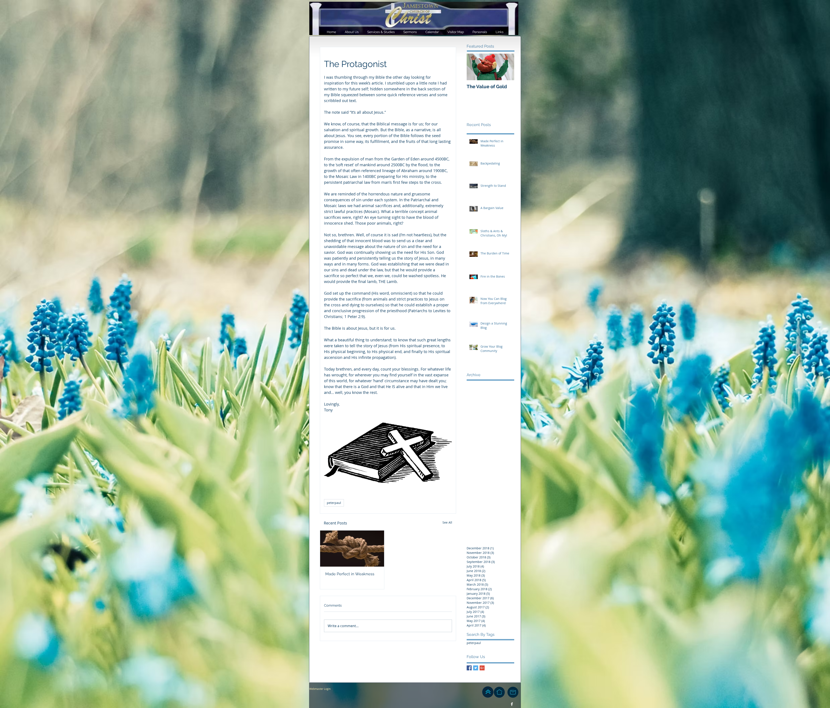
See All (447, 522)
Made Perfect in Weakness (349, 574)
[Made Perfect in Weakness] (352, 549)
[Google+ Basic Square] (482, 667)
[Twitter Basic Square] (475, 667)
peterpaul (334, 503)
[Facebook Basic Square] (469, 667)
